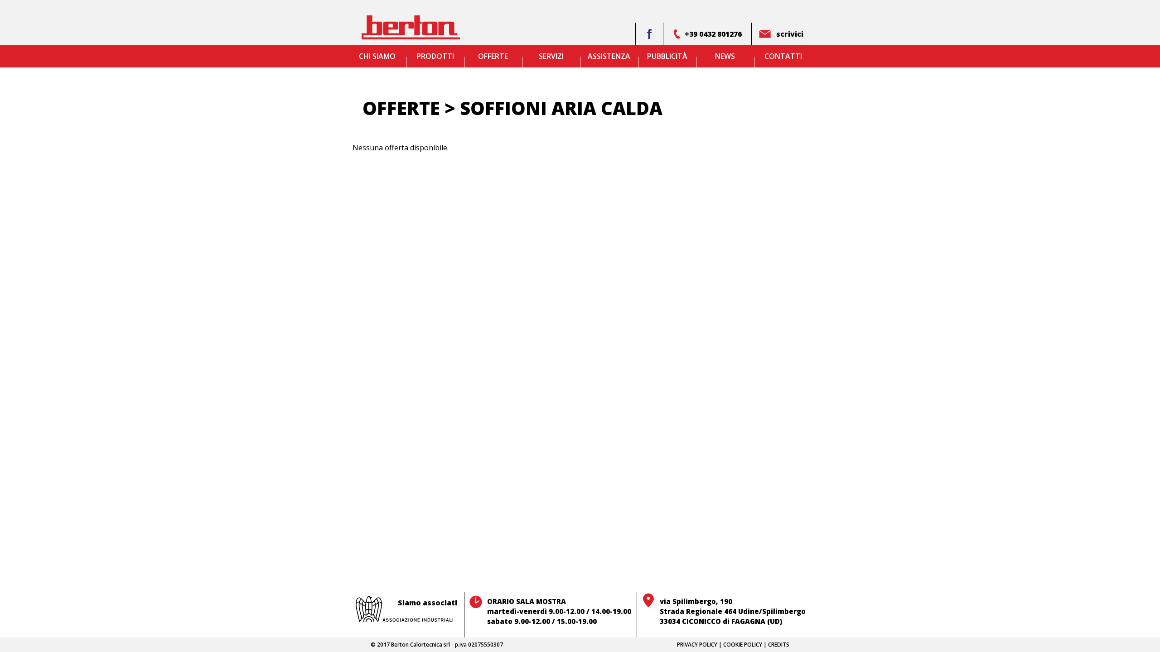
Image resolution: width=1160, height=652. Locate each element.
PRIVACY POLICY (697, 644)
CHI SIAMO (377, 56)
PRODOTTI (435, 56)
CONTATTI (783, 56)
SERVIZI (551, 56)
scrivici (789, 34)
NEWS (725, 56)
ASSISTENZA (609, 56)
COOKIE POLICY (742, 644)
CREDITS (778, 644)
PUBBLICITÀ (667, 56)
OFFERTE (493, 56)
